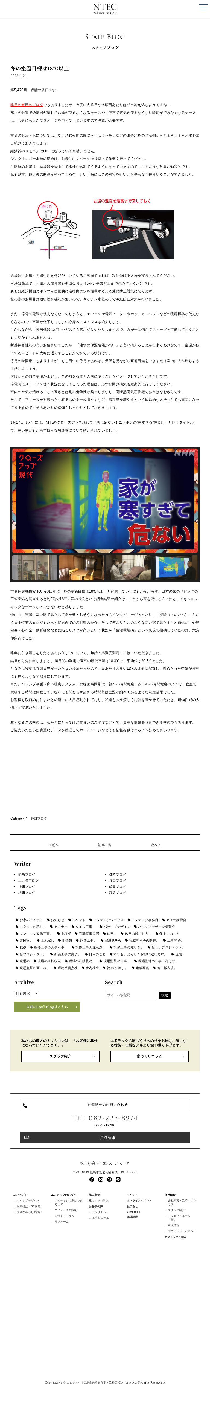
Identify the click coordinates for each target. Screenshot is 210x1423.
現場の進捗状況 (49, 961)
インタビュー (100, 1212)
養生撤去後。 (167, 968)
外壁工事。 (88, 940)
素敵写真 (142, 968)
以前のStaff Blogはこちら (47, 1006)
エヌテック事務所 (145, 920)
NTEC (105, 9)
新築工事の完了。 (67, 954)
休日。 (112, 934)
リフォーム (62, 1221)
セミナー (61, 927)
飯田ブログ (117, 887)
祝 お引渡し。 (117, 968)
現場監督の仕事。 (117, 961)
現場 (178, 954)
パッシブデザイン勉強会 (156, 927)
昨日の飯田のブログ (26, 105)
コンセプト (20, 1194)
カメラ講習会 (176, 920)
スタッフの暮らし (33, 927)
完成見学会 (113, 940)
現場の (25, 961)
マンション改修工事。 (36, 934)
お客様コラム (100, 1217)
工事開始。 (175, 940)
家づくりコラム (149, 1056)
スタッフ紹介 (60, 1056)
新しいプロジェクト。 (168, 947)
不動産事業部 (89, 934)
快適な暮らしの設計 (29, 1212)
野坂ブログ (26, 874)
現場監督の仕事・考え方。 (158, 961)
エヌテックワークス (109, 920)
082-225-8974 (113, 1118)
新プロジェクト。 (33, 954)
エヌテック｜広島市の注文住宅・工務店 (92, 1382)
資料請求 (107, 1137)
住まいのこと (169, 934)
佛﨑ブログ (117, 874)
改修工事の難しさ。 (128, 947)
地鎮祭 (67, 940)
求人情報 (173, 1225)
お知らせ (57, 920)
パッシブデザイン (117, 927)
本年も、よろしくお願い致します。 (140, 954)
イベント (79, 920)
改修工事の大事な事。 (51, 947)
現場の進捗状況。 (82, 961)
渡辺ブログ (117, 893)
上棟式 (66, 934)
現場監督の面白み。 (35, 968)
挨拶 (23, 947)
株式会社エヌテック (105, 1163)
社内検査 (92, 968)
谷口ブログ (39, 818)
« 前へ (54, 845)
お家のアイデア (31, 920)
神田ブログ (26, 887)
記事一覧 (105, 845)
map (133, 1172)
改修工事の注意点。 (90, 947)
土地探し (47, 940)
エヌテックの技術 (66, 1210)
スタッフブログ (105, 41)
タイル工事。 (85, 927)
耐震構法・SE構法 (28, 1206)
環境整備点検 (68, 968)
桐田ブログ (26, 893)
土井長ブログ (28, 880)
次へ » (156, 845)
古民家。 (26, 940)
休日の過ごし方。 (138, 934)
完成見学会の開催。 (144, 940)
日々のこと (97, 954)
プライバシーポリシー (182, 1231)
